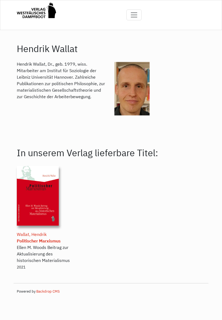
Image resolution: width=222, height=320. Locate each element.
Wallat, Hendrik (32, 234)
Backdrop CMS (48, 291)
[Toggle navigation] (134, 14)
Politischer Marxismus (39, 241)
